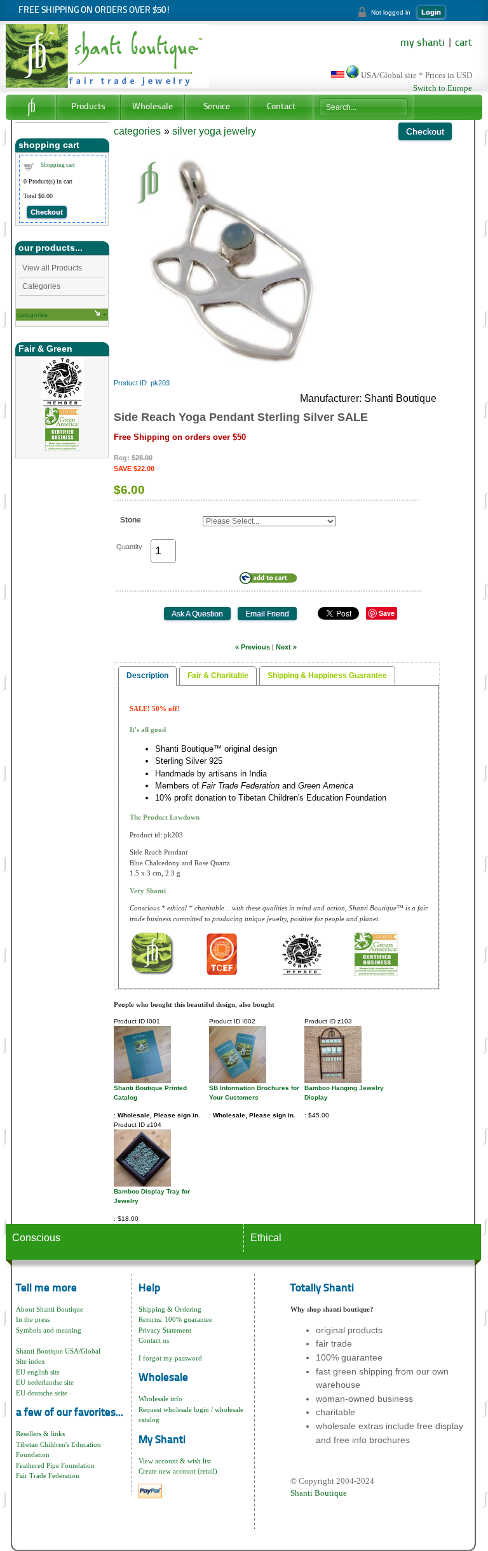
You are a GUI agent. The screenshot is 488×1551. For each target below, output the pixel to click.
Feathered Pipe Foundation (55, 1465)
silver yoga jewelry (214, 131)
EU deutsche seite (41, 1393)
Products (88, 107)
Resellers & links (40, 1433)
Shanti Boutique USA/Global (58, 1351)
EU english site (38, 1372)
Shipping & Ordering (170, 1309)
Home (31, 107)
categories (32, 314)
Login (431, 12)
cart (463, 43)
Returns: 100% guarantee (175, 1319)
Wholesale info (160, 1398)
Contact (281, 107)
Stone (130, 520)
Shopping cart (58, 165)
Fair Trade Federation (47, 1475)
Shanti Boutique (318, 1493)
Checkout (46, 212)
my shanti (422, 43)
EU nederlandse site (45, 1382)
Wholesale (152, 107)
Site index (30, 1361)
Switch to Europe (442, 88)
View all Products (52, 267)
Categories (41, 286)
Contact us (154, 1340)
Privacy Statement (165, 1330)
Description (147, 675)
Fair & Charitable (217, 675)
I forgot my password (170, 1358)
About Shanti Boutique (49, 1309)
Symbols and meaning (48, 1330)
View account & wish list (175, 1461)
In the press (33, 1319)
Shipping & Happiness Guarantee (327, 675)
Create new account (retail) (178, 1471)
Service (216, 107)
